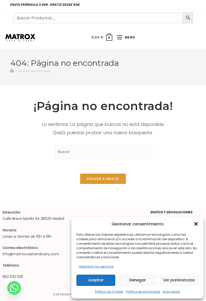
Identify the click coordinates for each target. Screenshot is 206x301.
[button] (195, 223)
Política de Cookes (109, 291)
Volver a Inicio (103, 178)
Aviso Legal (171, 291)
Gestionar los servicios (96, 266)
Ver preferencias (179, 280)
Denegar (137, 280)
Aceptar (96, 280)
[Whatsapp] (14, 288)
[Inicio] (12, 71)
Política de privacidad (143, 291)
